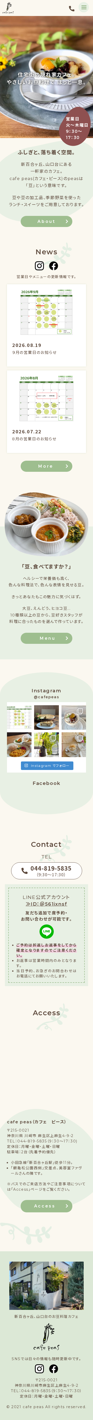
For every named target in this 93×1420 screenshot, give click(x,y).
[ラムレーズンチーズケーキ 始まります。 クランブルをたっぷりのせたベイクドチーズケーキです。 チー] (46, 717)
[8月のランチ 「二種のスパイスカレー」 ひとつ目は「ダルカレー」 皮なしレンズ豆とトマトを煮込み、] (19, 744)
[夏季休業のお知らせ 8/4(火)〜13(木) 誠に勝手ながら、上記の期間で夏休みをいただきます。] (46, 744)
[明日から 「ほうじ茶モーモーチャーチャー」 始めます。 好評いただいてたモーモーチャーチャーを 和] (73, 717)
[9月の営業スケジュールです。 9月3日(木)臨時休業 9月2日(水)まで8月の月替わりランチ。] (19, 717)
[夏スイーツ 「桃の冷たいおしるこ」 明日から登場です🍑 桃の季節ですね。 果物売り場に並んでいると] (73, 744)
